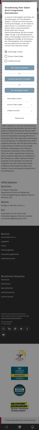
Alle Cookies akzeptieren (19, 68)
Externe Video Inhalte (15, 56)
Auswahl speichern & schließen (20, 79)
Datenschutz (19, 118)
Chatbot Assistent (14, 61)
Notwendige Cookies (15, 52)
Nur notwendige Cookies (19, 90)
